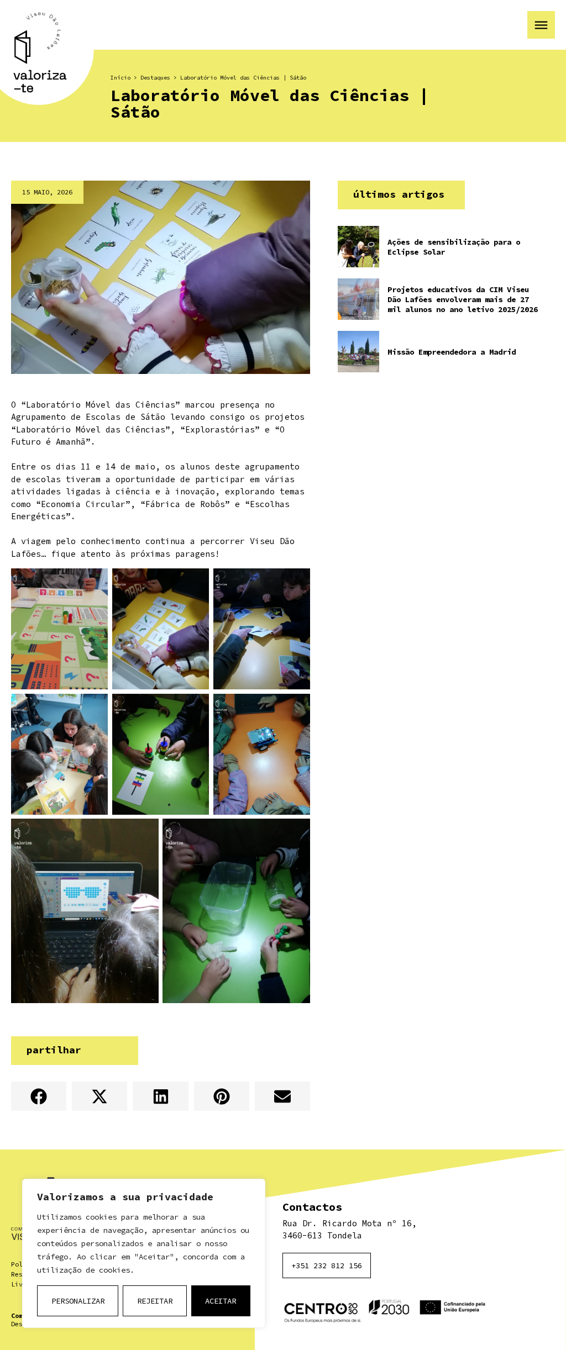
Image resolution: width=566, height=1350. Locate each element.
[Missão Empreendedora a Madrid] (358, 351)
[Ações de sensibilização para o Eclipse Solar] (358, 246)
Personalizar (77, 1301)
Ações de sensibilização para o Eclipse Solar (453, 247)
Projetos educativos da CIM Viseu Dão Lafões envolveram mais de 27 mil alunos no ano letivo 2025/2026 (462, 299)
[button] (38, 1096)
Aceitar (220, 1301)
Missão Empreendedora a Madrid (451, 352)
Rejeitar (154, 1301)
